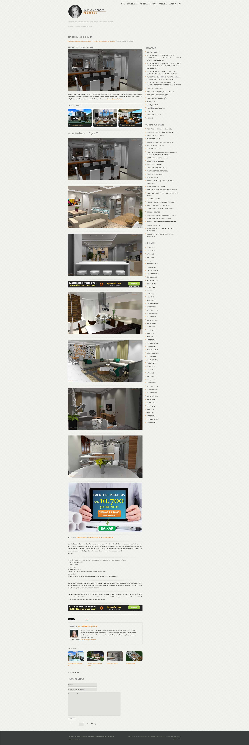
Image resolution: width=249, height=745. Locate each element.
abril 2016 (150, 257)
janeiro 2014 (151, 346)
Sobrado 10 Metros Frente (157, 158)
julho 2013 (151, 366)
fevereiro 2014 (152, 343)
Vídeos (154, 4)
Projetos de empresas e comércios (160, 91)
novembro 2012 (152, 389)
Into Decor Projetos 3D (106, 537)
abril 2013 (150, 376)
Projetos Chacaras (154, 164)
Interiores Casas (93, 537)
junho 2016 (151, 250)
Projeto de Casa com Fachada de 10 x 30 (162, 190)
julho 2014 (151, 326)
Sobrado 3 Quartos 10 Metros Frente (161, 222)
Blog (179, 4)
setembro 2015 (152, 280)
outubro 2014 (152, 317)
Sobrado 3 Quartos (154, 225)
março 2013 (151, 379)
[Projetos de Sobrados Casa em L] (76, 656)
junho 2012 (151, 406)
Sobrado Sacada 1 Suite (156, 186)
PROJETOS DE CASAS (154, 114)
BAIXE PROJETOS (132, 4)
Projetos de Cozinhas (112, 663)
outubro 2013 (152, 356)
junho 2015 (151, 290)
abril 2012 (150, 412)
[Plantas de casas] (134, 656)
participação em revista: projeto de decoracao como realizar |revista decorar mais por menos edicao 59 (164, 58)
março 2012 (151, 416)
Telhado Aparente (154, 149)
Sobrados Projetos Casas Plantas (160, 142)
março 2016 (151, 260)
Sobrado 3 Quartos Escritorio (159, 218)
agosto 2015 (151, 284)
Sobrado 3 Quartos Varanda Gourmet (161, 215)
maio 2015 (150, 293)
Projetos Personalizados (157, 167)
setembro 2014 (152, 320)
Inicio (123, 4)
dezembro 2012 (152, 386)
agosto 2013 (151, 363)
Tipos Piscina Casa (154, 199)
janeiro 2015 (151, 307)
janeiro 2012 (151, 422)
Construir (111, 736)
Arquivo (150, 118)
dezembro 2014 (152, 310)
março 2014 (151, 340)
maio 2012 (150, 409)
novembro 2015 (152, 274)
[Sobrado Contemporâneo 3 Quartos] (95, 656)
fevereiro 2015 (152, 303)
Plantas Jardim (152, 177)
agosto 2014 (151, 323)
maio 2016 (150, 254)
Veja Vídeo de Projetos (156, 108)
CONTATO (172, 4)
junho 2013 (151, 369)
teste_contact (153, 105)
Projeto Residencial (155, 174)
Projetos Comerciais (155, 88)
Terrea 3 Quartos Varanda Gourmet (160, 202)
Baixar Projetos (153, 52)
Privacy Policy (177, 738)
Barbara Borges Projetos (114, 99)
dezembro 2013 (152, 350)
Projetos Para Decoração (157, 98)
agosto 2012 (151, 399)
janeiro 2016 (151, 267)
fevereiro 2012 (152, 419)
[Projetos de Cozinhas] (115, 656)
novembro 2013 (152, 353)
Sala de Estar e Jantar (155, 145)
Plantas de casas (130, 663)
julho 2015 (151, 287)
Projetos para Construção (157, 95)
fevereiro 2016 (152, 264)
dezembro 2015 (152, 270)
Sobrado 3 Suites (153, 212)
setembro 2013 (152, 360)
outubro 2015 (152, 277)
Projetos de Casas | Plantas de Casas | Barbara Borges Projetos (146, 736)
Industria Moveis (82, 537)
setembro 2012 (152, 396)
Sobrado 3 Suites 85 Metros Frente (160, 208)
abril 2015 (150, 297)
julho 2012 (151, 403)
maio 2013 (150, 373)
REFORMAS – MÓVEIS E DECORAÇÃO (97, 736)
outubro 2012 (152, 393)
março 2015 (151, 300)
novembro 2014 (152, 313)
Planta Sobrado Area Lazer (157, 171)
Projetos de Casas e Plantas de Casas (79, 41)
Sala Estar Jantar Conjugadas (158, 205)
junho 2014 (151, 330)
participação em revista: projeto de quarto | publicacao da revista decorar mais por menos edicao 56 (164, 66)
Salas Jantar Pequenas (155, 161)
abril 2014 (150, 336)
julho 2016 (151, 247)
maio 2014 (150, 333)
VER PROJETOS (145, 4)
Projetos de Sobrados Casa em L (159, 129)
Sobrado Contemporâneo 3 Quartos (161, 132)
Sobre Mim (163, 4)
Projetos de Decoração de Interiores (104, 41)
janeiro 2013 (151, 383)
